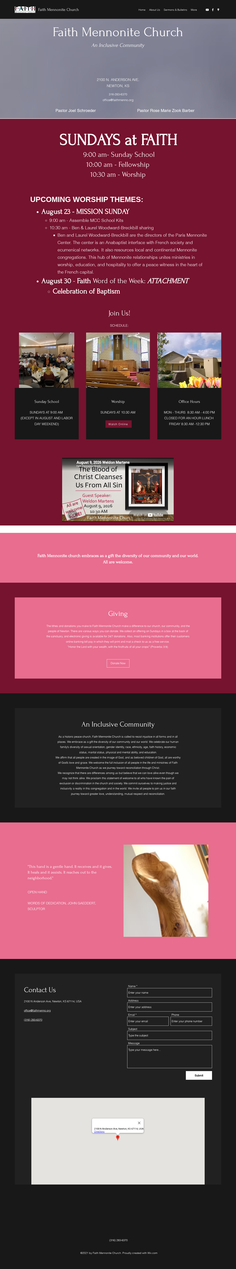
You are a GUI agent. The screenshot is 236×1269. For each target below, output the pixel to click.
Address (133, 1000)
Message (134, 1043)
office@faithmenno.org (118, 100)
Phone (175, 1014)
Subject (132, 1029)
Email (131, 1014)
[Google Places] (218, 10)
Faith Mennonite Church (58, 9)
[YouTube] (207, 10)
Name (132, 986)
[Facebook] (213, 10)
